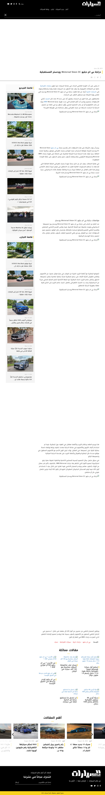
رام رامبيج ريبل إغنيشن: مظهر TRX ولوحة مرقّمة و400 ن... (52, 747)
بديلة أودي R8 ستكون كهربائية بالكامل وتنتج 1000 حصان (90, 701)
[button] (92, 734)
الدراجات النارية (91, 91)
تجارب (52, 9)
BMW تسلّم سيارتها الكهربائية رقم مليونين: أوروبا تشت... (26, 747)
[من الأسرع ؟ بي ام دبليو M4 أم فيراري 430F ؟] (47, 658)
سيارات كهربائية (65, 642)
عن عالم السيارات (95, 781)
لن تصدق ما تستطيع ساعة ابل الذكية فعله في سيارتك (68, 700)
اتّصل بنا (72, 781)
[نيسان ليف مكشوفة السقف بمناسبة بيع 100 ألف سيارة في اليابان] (68, 659)
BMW (45, 101)
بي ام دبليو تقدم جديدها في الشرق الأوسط (47, 681)
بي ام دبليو (55, 147)
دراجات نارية (77, 642)
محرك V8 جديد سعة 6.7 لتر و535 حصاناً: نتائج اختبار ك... (80, 747)
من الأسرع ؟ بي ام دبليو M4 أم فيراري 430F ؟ (47, 665)
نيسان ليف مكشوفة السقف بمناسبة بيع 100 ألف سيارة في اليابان (68, 668)
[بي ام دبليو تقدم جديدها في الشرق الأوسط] (47, 674)
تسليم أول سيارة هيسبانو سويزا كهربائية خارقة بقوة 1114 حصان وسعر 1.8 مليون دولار (90, 671)
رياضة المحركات (44, 9)
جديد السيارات (59, 9)
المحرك (47, 98)
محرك (56, 642)
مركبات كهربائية (45, 85)
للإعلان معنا (82, 781)
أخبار (67, 9)
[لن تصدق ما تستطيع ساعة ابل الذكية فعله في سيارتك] (68, 692)
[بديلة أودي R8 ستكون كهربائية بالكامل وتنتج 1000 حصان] (90, 692)
